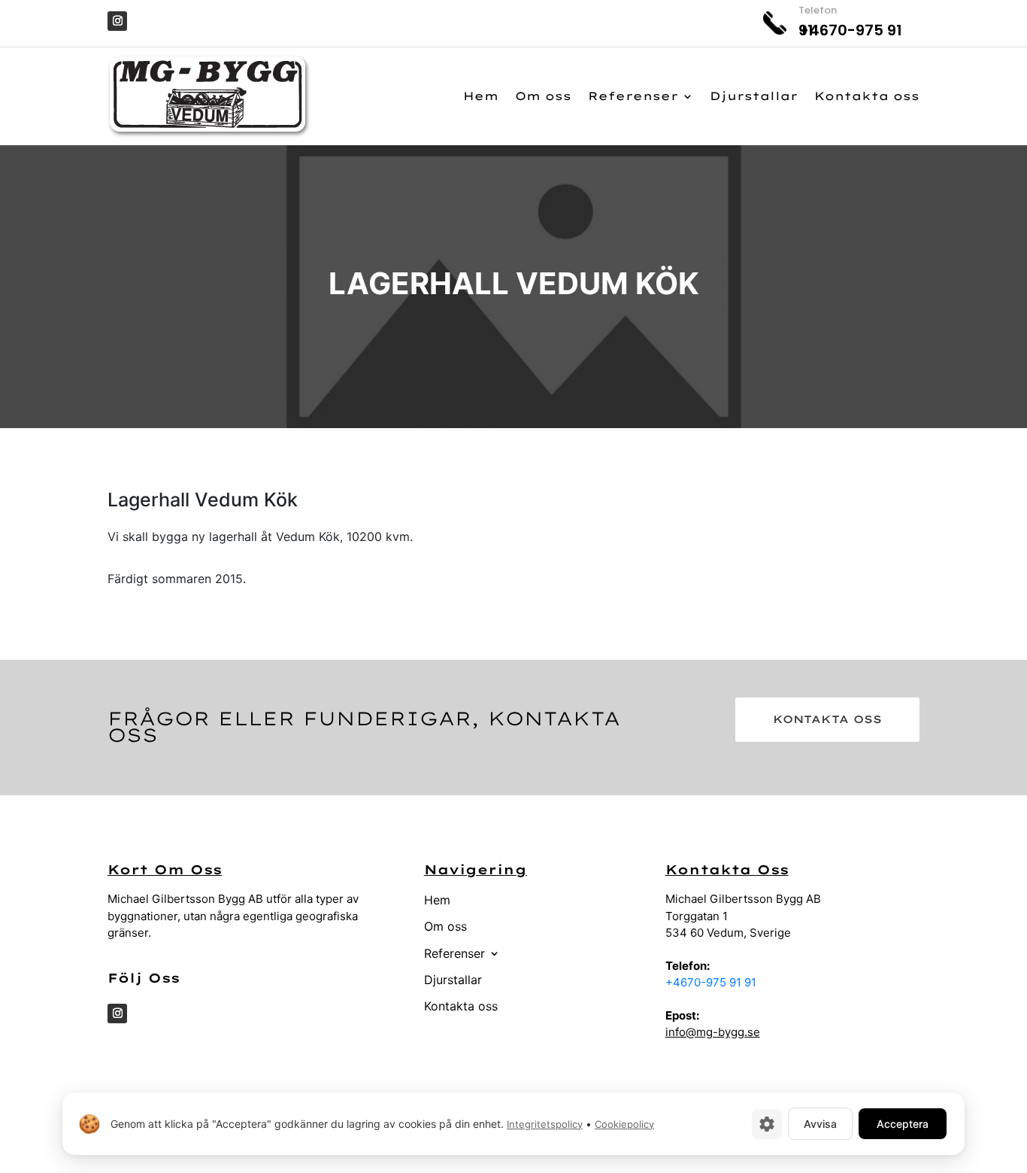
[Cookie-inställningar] (767, 1124)
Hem (480, 96)
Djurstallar (754, 96)
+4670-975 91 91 (710, 982)
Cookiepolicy (624, 1124)
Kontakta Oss (827, 719)
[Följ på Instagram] (117, 21)
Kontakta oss (866, 96)
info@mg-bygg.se (712, 1032)
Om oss (543, 96)
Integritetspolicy (545, 1124)
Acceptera (903, 1123)
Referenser (633, 96)
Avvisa (820, 1123)
